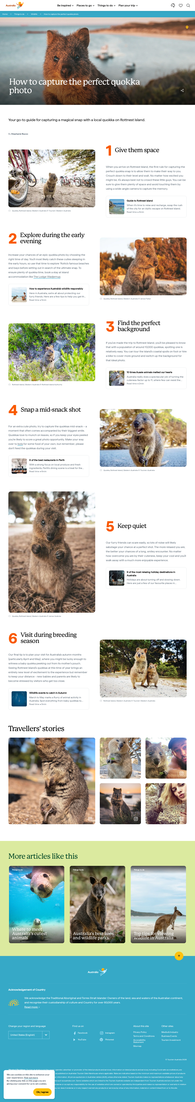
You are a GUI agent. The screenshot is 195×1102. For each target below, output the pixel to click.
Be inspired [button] (64, 5)
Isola (20, 443)
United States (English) (22, 1034)
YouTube (82, 1039)
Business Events (169, 1036)
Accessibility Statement (139, 1041)
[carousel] (51, 178)
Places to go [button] (84, 5)
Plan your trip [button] (127, 5)
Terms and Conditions (143, 1036)
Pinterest (109, 1039)
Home (5, 14)
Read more (31, 1007)
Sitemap (137, 1046)
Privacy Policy (140, 1032)
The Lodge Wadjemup (47, 276)
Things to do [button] (105, 5)
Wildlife (34, 14)
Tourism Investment (171, 1040)
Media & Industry (169, 1032)
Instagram (110, 1033)
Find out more (31, 1077)
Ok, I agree (42, 1092)
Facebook (82, 1033)
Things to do (19, 14)
